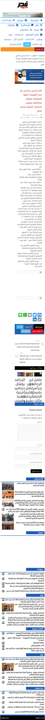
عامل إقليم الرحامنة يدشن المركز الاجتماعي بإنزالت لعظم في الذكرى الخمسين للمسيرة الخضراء (31, 516)
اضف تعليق (23, 117)
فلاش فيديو (16, 44)
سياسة (7, 39)
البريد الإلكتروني (36, 453)
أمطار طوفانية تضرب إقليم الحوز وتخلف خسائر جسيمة (24, 583)
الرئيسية (41, 55)
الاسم (39, 444)
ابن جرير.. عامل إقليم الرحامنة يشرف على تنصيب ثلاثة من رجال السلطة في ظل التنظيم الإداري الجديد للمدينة (29, 606)
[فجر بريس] (22, 5)
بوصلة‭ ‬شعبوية (38, 643)
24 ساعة (29, 39)
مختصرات (19, 34)
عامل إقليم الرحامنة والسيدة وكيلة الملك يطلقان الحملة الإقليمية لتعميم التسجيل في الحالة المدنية (29, 494)
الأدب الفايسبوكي (37, 645)
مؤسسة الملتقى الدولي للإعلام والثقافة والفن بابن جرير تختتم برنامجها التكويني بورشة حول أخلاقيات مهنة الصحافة (29, 503)
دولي (27, 44)
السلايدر (34, 55)
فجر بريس (35, 115)
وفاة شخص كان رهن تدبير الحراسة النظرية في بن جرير (25, 591)
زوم (10, 34)
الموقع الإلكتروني (36, 462)
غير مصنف (37, 44)
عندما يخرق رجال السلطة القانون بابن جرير (29, 712)
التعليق (39, 422)
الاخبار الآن (18, 39)
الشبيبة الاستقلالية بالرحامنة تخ (23, 49)
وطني (39, 39)
